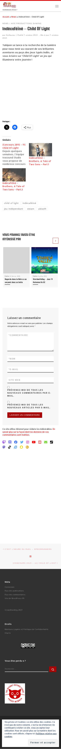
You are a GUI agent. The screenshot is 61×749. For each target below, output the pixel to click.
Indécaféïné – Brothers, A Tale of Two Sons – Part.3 (13, 186)
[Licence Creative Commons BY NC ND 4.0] (28, 645)
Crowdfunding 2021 (13, 610)
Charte (8, 633)
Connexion (9, 587)
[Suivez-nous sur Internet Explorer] (15, 447)
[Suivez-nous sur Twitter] (21, 442)
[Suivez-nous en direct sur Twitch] (4, 442)
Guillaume (10, 35)
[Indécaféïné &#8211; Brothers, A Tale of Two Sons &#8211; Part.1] (40, 149)
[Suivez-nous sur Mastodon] (3, 447)
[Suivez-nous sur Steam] (51, 442)
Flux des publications (14, 591)
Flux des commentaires (15, 594)
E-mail (13, 369)
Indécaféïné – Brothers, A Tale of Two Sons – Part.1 (40, 161)
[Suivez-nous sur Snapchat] (21, 447)
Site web (14, 380)
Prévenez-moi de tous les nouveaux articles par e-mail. (28, 406)
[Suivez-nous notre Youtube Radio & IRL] (39, 442)
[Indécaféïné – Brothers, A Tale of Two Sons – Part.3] (14, 174)
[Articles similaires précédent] (49, 241)
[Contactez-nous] (45, 442)
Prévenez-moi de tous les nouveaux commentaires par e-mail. (29, 393)
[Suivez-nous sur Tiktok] (9, 447)
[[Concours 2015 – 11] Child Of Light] (15, 154)
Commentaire (18, 335)
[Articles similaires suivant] (56, 241)
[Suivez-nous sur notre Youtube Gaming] (34, 442)
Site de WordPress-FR (14, 598)
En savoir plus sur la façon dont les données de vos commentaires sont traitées (28, 432)
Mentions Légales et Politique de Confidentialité (26, 629)
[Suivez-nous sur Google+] (27, 447)
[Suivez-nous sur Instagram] (27, 442)
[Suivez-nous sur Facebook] (15, 442)
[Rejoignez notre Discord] (9, 442)
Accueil (5, 16)
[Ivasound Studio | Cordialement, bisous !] (9, 4)
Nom (12, 359)
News (13, 16)
